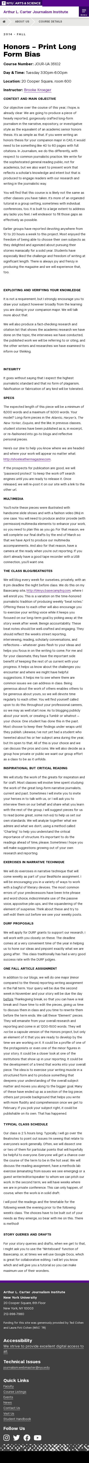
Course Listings (14, 1392)
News (7, 1402)
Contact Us (11, 1408)
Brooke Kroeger (37, 90)
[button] (84, 11)
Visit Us (8, 1413)
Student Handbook (17, 1419)
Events (8, 1397)
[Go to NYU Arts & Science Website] (21, 3)
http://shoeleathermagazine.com (27, 459)
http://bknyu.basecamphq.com (49, 591)
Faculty (8, 1386)
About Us (22, 21)
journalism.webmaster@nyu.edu (26, 1367)
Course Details (50, 21)
